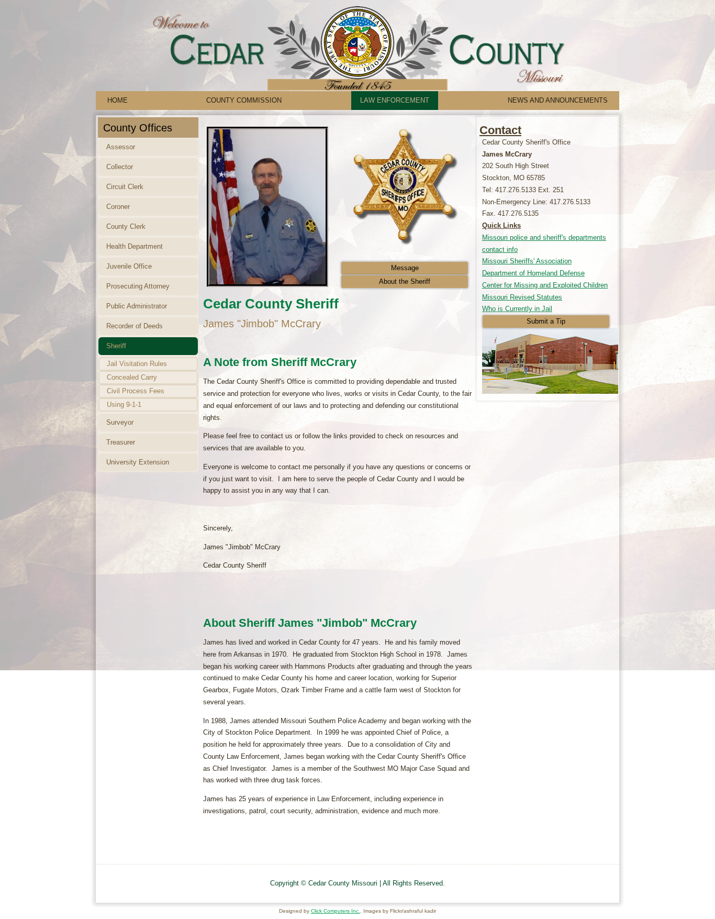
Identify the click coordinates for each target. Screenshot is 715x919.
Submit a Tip (546, 321)
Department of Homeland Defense (533, 273)
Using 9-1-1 (124, 404)
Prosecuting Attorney (138, 286)
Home (117, 100)
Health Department (134, 246)
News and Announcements (558, 100)
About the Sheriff (404, 281)
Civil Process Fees (135, 391)
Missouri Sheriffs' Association (527, 261)
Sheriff (116, 346)
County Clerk (126, 226)
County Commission (244, 100)
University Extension (137, 462)
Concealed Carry (132, 377)
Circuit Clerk (124, 187)
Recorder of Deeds (134, 326)
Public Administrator (136, 306)
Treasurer (120, 442)
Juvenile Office (129, 266)
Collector (119, 167)
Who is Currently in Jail (517, 309)
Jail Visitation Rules (137, 364)
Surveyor (119, 422)
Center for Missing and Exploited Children (545, 285)
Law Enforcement (394, 100)
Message (405, 268)
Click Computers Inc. (335, 911)
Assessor (120, 147)
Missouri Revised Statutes (522, 297)
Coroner (118, 207)
